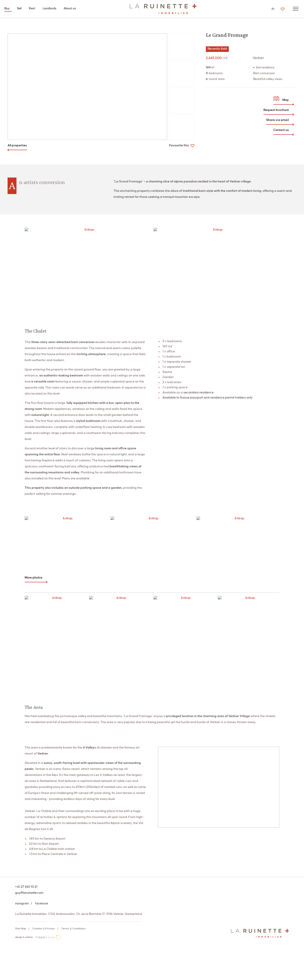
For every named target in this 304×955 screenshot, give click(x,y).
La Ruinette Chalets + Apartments (163, 9)
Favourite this (179, 145)
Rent (32, 8)
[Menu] (296, 8)
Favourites (282, 9)
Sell (19, 8)
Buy (7, 8)
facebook (41, 903)
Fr (273, 9)
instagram (22, 903)
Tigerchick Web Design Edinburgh (48, 937)
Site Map (20, 928)
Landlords (49, 8)
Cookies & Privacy (43, 928)
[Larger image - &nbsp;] (87, 270)
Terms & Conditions (73, 928)
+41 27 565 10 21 (26, 886)
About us (70, 8)
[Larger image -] (87, 86)
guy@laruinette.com (29, 892)
